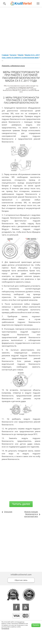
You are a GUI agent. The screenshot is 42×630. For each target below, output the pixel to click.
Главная (5, 55)
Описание (8, 512)
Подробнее (5, 628)
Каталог (13, 55)
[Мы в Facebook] (16, 607)
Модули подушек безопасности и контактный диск (31, 514)
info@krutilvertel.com (21, 574)
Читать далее (21, 504)
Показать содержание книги (13, 66)
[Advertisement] (21, 29)
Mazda (20, 55)
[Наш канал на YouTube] (25, 607)
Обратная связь (21, 580)
